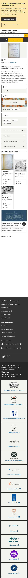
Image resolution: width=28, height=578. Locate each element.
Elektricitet (6, 120)
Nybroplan (15, 109)
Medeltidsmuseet (5, 311)
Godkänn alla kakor (9, 19)
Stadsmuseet (4, 307)
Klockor (14, 120)
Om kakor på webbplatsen (8, 336)
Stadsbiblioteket (5, 314)
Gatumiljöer (6, 123)
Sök (26, 35)
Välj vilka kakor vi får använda (12, 25)
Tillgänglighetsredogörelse (8, 332)
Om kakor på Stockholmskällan (9, 14)
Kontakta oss (4, 325)
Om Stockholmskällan (7, 329)
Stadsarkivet (13, 62)
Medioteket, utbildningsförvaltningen (10, 304)
